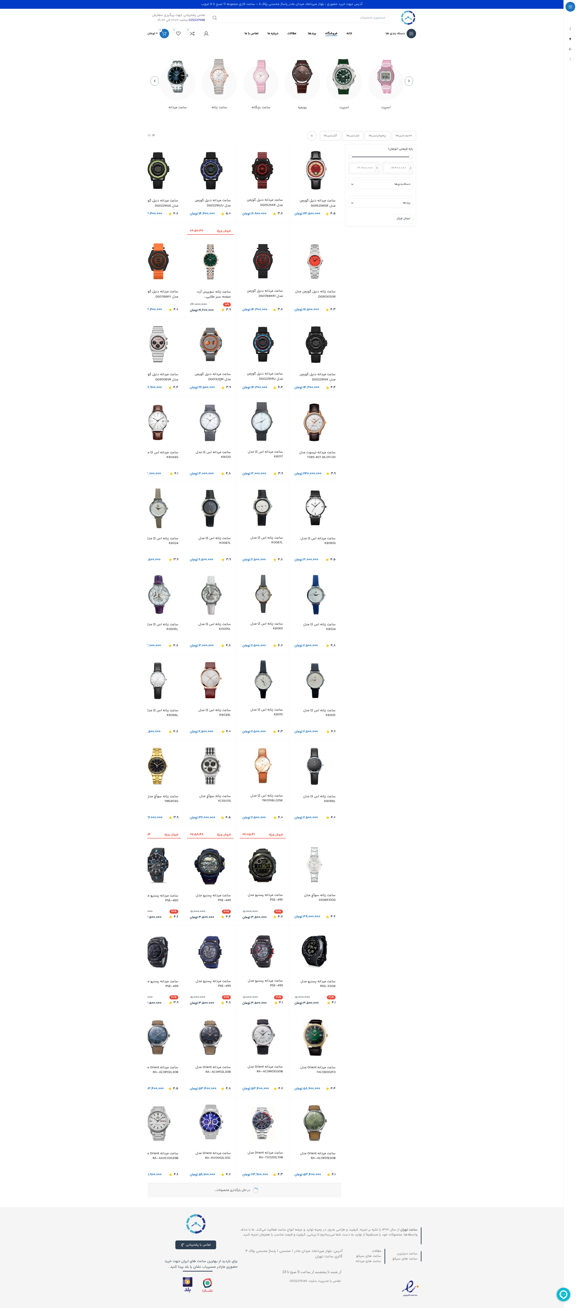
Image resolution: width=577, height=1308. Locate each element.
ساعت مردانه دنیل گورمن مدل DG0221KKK (318, 377)
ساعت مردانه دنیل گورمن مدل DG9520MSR (318, 203)
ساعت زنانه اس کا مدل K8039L (214, 713)
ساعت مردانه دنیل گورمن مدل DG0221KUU (213, 203)
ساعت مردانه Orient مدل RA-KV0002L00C (213, 1169)
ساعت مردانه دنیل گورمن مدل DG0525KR (265, 203)
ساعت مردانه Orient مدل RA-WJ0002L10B (213, 1255)
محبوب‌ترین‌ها (404, 135)
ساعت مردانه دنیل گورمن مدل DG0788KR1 (265, 294)
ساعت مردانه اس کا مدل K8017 (265, 454)
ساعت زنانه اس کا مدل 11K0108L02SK (266, 798)
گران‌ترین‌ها (330, 135)
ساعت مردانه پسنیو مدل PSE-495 (265, 897)
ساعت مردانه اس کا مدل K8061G (318, 541)
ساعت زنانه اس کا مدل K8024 (162, 541)
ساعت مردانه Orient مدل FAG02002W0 (160, 1255)
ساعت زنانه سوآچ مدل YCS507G (215, 799)
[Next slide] (155, 81)
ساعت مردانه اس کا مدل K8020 (213, 455)
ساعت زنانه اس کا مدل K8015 (266, 712)
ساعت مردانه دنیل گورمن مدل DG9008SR (160, 377)
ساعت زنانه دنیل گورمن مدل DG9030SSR (315, 294)
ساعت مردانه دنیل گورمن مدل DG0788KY (160, 294)
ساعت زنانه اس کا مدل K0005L (214, 627)
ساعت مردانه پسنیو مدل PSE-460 (160, 898)
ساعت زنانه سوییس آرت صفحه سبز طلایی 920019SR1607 (214, 294)
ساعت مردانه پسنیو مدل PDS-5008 (318, 997)
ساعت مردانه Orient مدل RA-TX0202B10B (318, 1255)
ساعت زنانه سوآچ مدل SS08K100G (320, 898)
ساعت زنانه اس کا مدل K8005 (319, 713)
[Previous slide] (409, 81)
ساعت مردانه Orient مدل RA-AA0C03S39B (160, 1169)
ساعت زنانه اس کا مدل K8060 (266, 626)
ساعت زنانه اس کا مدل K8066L (162, 713)
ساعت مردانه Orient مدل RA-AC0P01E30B (318, 1169)
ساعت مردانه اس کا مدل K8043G (160, 455)
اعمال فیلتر (403, 218)
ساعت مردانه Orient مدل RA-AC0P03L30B (160, 1083)
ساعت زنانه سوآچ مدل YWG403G (162, 799)
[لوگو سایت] (408, 18)
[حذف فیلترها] (312, 135)
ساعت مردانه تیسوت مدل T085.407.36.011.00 (317, 455)
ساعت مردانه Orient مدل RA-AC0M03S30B (265, 1082)
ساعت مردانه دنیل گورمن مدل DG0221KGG (160, 203)
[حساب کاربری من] (206, 33)
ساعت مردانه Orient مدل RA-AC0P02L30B (213, 1083)
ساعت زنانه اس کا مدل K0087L (266, 540)
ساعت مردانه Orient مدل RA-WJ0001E (265, 1254)
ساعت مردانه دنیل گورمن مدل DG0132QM (213, 377)
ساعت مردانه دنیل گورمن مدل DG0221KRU (265, 376)
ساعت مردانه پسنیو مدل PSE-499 (265, 996)
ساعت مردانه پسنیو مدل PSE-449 (213, 898)
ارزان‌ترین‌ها (352, 135)
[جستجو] (215, 18)
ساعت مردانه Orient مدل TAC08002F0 (318, 1083)
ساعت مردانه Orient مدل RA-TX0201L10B (265, 1168)
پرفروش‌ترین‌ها (377, 135)
